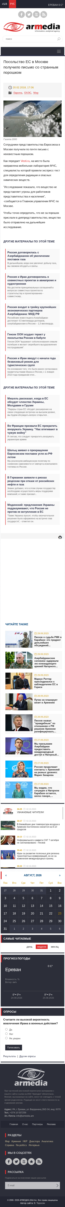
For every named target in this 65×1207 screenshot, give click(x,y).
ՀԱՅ (4, 4)
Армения (16, 1141)
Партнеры (37, 1124)
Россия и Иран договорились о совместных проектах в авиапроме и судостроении (31, 280)
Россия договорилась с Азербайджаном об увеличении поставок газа (28, 256)
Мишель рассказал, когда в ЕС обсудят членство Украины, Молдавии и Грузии (27, 402)
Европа (18, 92)
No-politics (21, 1145)
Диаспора (34, 1141)
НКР (25, 1141)
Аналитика (47, 1141)
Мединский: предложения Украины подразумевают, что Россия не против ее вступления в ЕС (31, 508)
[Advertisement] (32, 575)
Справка (9, 1145)
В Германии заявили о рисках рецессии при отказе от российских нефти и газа (30, 481)
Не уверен (14, 1038)
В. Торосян (39, 1203)
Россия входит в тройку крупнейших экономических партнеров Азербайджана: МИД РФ (31, 310)
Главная (14, 1124)
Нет (11, 1034)
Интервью (34, 1145)
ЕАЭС (27, 92)
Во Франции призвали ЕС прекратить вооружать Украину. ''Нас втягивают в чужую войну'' (32, 429)
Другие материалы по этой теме (29, 241)
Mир (35, 92)
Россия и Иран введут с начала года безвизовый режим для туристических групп (31, 362)
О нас (25, 1124)
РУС (12, 4)
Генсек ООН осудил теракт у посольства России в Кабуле (26, 336)
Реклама (51, 1124)
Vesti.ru (25, 160)
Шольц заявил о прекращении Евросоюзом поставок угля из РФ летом (29, 454)
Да (10, 1029)
